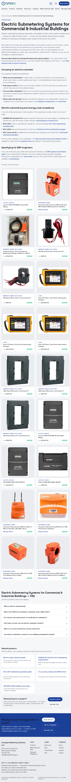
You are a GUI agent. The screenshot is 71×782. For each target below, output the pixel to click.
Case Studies (49, 750)
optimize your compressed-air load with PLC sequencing (18, 770)
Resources (27, 9)
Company (36, 9)
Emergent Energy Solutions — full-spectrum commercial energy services (23, 765)
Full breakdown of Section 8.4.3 (47, 121)
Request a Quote (55, 699)
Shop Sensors (48, 719)
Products (12, 9)
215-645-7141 (54, 704)
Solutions (4, 9)
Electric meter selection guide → (15, 657)
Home (3, 16)
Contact (61, 747)
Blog (46, 747)
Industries (19, 9)
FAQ (46, 753)
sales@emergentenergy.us (9, 755)
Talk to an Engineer (50, 725)
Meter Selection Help (47, 9)
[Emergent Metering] (8, 3)
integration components (46, 101)
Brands (57, 9)
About (60, 745)
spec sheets (28, 156)
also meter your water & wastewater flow (13, 767)
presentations (14, 159)
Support (61, 750)
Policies (61, 753)
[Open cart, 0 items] (56, 3)
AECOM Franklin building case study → (17, 686)
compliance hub (25, 141)
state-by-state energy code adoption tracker (51, 139)
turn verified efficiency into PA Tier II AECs (14, 772)
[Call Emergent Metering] (51, 3)
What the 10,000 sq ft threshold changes (51, 129)
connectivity (62, 101)
